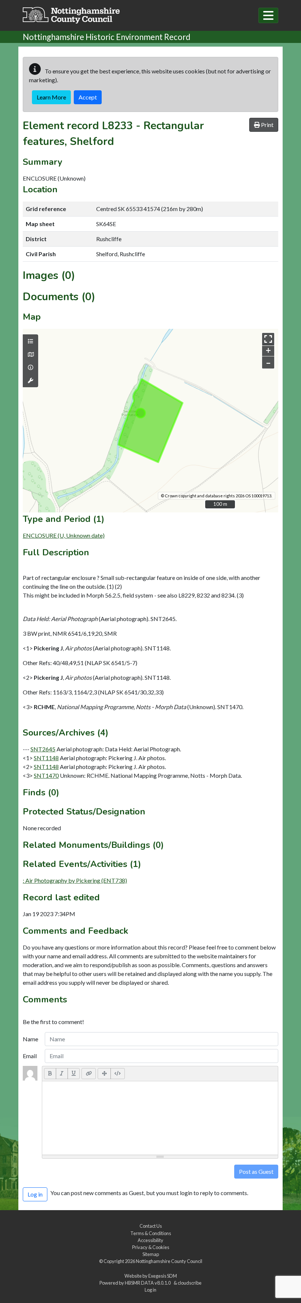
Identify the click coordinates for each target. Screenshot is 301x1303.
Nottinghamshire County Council (169, 1261)
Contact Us (150, 1226)
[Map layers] (30, 341)
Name (30, 1038)
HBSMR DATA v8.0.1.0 (148, 1283)
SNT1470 (46, 775)
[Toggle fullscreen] (268, 339)
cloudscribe (190, 1283)
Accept (88, 97)
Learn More (51, 97)
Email (30, 1055)
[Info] (30, 367)
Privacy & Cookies (150, 1247)
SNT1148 (46, 757)
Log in (150, 1290)
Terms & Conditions (150, 1233)
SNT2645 (42, 748)
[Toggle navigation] (268, 15)
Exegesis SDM (162, 1276)
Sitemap (150, 1254)
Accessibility (150, 1240)
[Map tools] (30, 380)
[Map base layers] (30, 354)
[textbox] (160, 1118)
